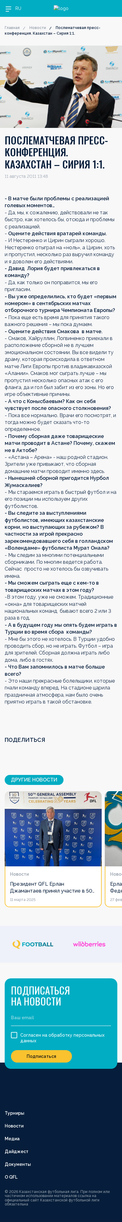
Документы (18, 1164)
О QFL (11, 1177)
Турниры (14, 1113)
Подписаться (41, 1056)
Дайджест (16, 1151)
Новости (37, 28)
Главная (12, 28)
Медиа (12, 1138)
